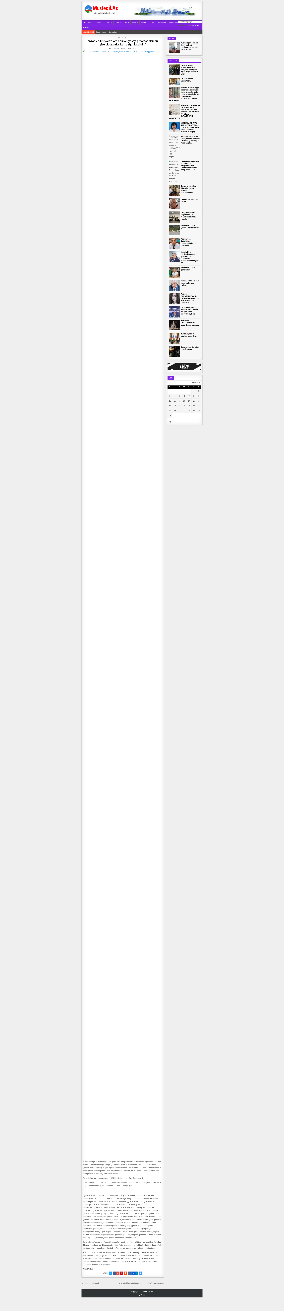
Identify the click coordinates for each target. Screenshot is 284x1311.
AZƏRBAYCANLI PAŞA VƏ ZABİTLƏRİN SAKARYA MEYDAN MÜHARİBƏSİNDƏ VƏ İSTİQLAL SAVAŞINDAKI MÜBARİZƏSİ (184, 111)
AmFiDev (142, 1295)
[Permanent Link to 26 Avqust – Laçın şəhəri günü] (174, 272)
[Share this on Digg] (133, 1273)
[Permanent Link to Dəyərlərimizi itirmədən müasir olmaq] (174, 351)
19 (179, 406)
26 (179, 411)
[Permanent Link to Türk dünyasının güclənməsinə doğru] (174, 338)
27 (184, 411)
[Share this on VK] (129, 1273)
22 (194, 406)
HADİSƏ (135, 23)
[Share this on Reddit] (125, 1273)
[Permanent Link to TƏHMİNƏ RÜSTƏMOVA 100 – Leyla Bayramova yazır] (174, 325)
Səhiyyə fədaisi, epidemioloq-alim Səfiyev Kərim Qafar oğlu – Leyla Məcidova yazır (190, 69)
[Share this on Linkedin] (136, 1273)
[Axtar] (179, 30)
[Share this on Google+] (117, 1273)
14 (189, 401)
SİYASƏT (109, 23)
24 (170, 411)
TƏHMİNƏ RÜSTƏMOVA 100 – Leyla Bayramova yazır (190, 323)
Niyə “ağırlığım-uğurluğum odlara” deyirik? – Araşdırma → (141, 1283)
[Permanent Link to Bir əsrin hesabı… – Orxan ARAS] (174, 81)
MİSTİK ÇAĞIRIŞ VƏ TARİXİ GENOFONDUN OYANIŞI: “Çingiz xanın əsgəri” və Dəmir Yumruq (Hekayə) (190, 127)
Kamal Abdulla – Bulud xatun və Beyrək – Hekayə (190, 283)
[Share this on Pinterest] (121, 1273)
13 (184, 401)
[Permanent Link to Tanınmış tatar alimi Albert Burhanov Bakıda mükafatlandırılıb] (174, 190)
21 (189, 406)
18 (175, 406)
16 (199, 401)
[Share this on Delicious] (140, 1273)
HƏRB (127, 23)
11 (175, 401)
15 (194, 401)
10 (170, 401)
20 (184, 406)
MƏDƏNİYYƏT (174, 23)
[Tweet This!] (110, 1273)
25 (175, 411)
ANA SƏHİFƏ (87, 23)
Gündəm (123, 37)
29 (194, 411)
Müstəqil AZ (114, 48)
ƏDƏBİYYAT (162, 23)
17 (170, 406)
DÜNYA (143, 23)
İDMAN (152, 23)
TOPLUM (118, 23)
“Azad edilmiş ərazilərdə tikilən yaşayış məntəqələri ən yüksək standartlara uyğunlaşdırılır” (122, 42)
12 (179, 401)
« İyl (169, 422)
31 (170, 415)
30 (199, 411)
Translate (195, 26)
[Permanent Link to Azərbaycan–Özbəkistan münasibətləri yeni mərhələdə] (174, 243)
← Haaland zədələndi (90, 1283)
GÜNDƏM (99, 23)
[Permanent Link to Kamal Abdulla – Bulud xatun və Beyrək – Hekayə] (174, 285)
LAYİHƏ (86, 27)
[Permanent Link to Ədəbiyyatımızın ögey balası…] (174, 203)
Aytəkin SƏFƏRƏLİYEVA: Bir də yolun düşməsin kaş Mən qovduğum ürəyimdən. (190, 298)
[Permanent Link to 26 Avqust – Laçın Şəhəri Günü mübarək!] (174, 230)
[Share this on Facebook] (114, 1273)
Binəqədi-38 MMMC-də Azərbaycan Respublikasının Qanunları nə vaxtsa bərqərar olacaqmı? (190, 165)
